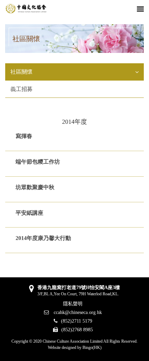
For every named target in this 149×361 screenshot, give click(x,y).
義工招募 (21, 89)
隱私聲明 (72, 303)
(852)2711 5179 (76, 321)
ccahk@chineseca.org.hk (77, 312)
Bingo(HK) (92, 347)
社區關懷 (21, 72)
